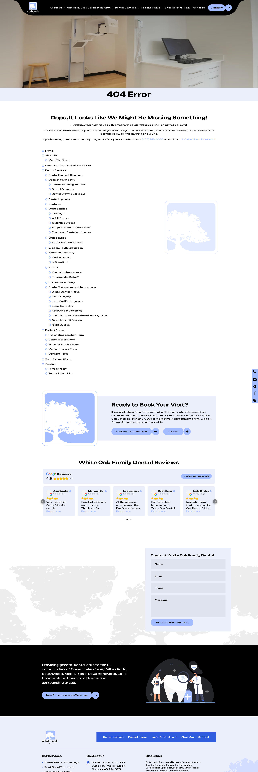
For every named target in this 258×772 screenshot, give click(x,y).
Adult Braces (60, 218)
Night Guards (61, 324)
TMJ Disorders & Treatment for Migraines (80, 315)
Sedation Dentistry (61, 252)
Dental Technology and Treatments (72, 287)
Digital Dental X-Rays (66, 291)
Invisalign (58, 213)
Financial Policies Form (64, 344)
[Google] (255, 393)
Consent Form (58, 353)
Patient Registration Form (66, 335)
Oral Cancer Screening (67, 310)
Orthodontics (58, 208)
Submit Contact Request (172, 622)
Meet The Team (59, 160)
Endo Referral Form (178, 8)
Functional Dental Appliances (71, 232)
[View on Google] (49, 492)
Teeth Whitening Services (69, 184)
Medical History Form (63, 349)
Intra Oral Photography (67, 301)
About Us (56, 8)
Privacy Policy (58, 368)
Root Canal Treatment (67, 242)
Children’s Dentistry (62, 282)
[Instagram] (255, 400)
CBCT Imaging (61, 296)
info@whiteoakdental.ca (198, 139)
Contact (199, 8)
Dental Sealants (63, 189)
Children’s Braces (63, 222)
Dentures (55, 204)
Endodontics (57, 237)
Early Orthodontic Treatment (71, 227)
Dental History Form (62, 339)
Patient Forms (150, 8)
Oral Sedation (61, 257)
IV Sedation (59, 262)
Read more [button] (53, 511)
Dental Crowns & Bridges (68, 194)
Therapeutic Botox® (65, 277)
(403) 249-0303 (153, 139)
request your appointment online (178, 418)
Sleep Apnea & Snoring (67, 320)
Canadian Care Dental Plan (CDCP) (89, 8)
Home (49, 150)
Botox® (53, 267)
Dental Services (125, 8)
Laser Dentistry (62, 306)
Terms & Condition (61, 373)
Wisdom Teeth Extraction (66, 248)
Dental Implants (59, 199)
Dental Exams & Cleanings (66, 175)
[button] (43, 501)
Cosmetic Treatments (67, 272)
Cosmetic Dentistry (62, 179)
